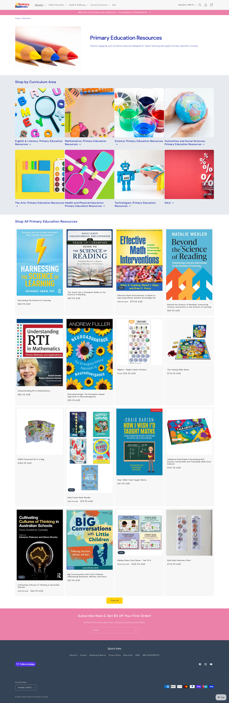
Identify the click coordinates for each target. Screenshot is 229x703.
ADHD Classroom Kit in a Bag (31, 459)
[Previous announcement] (16, 12)
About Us (73, 655)
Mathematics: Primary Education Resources (85, 143)
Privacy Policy (115, 655)
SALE (168, 202)
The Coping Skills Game (178, 370)
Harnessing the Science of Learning (34, 300)
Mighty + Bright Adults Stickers (132, 370)
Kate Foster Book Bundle (79, 497)
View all (114, 600)
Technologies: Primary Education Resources (135, 204)
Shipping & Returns (97, 655)
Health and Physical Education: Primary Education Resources (84, 204)
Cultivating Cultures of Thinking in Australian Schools (39, 586)
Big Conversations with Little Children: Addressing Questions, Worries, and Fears (87, 575)
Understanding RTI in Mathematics (34, 391)
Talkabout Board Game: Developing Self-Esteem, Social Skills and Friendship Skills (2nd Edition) (189, 461)
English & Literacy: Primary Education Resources (39, 143)
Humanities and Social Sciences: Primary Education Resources (185, 143)
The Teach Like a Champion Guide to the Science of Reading (87, 293)
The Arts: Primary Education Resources (39, 202)
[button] (40, 5)
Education (26, 18)
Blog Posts (128, 655)
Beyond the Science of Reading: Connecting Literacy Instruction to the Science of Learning (189, 305)
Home (17, 18)
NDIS (137, 655)
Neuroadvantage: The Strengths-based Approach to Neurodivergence (86, 395)
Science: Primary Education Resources (139, 141)
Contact (83, 655)
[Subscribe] (135, 630)
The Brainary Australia (40, 697)
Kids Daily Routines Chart (179, 560)
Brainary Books (27, 697)
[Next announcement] (213, 12)
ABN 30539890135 (151, 655)
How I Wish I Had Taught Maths (131, 480)
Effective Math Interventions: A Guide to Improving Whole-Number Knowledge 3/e (136, 296)
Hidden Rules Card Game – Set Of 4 (134, 560)
